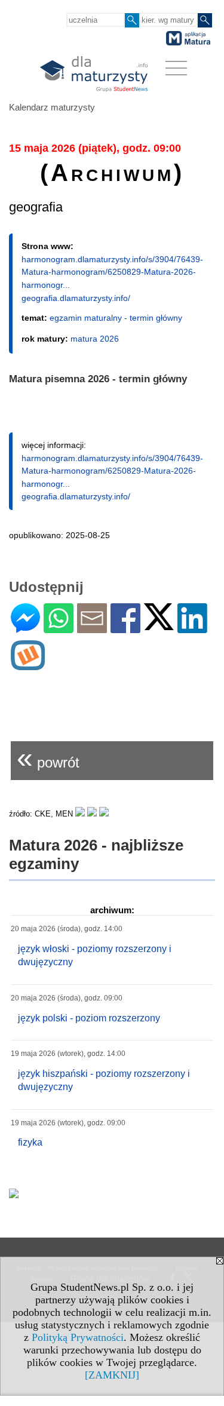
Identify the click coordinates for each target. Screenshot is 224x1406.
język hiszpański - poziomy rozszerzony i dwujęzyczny (104, 1080)
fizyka (30, 1142)
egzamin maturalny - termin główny (116, 318)
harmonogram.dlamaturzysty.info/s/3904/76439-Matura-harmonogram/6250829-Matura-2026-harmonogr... (112, 272)
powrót (48, 757)
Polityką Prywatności (78, 1337)
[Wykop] (28, 665)
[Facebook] (125, 628)
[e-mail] (92, 628)
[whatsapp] (58, 628)
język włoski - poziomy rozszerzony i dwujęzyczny (94, 955)
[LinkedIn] (192, 628)
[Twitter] (159, 625)
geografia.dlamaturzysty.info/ (76, 298)
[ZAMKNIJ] (112, 1375)
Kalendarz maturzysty (52, 107)
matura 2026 (94, 338)
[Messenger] (25, 628)
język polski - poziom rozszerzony (89, 1018)
